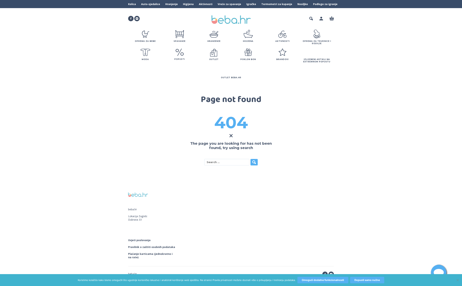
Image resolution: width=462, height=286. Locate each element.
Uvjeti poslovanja (139, 240)
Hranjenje (171, 4)
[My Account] (321, 18)
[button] (311, 18)
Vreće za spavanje (229, 4)
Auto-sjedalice (150, 4)
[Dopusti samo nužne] (457, 280)
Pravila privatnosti (222, 280)
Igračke (251, 4)
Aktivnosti (205, 4)
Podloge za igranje (325, 4)
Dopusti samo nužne (367, 279)
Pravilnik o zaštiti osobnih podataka (151, 247)
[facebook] (131, 18)
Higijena (188, 4)
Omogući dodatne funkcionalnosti (323, 279)
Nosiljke (302, 4)
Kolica (132, 4)
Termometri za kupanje (276, 4)
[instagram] (137, 18)
